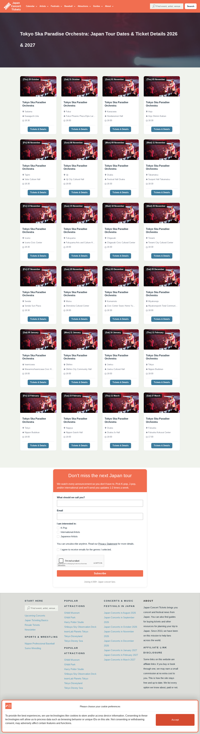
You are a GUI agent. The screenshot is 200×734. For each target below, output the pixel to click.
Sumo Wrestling (33, 648)
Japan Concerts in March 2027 (119, 659)
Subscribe (100, 573)
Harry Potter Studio (74, 622)
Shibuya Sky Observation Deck (80, 626)
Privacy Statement (107, 543)
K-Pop (64, 527)
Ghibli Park (69, 617)
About (108, 6)
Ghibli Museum (72, 612)
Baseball (68, 6)
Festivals (55, 6)
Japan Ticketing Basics (36, 620)
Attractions (83, 6)
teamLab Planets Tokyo (76, 631)
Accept (175, 720)
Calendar (30, 6)
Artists (43, 6)
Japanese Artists (69, 536)
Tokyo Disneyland (73, 636)
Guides (96, 6)
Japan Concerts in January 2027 (120, 650)
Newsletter (30, 629)
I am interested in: (66, 523)
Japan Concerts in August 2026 (120, 612)
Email (60, 510)
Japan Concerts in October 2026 (120, 626)
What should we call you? (71, 497)
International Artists (70, 532)
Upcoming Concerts (35, 615)
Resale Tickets (32, 625)
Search (190, 6)
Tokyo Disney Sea (73, 641)
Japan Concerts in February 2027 (121, 655)
